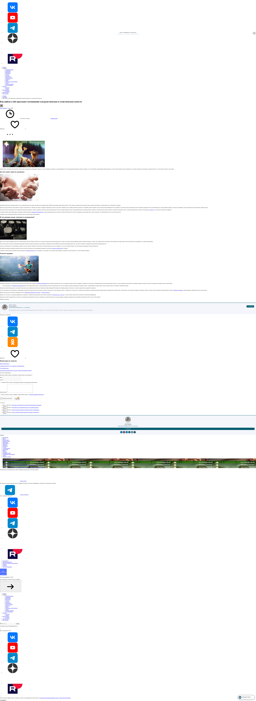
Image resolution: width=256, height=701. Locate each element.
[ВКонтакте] (13, 12)
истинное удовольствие (56, 248)
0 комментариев (54, 118)
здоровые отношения (178, 290)
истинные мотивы (29, 250)
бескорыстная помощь (17, 285)
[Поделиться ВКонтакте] (13, 326)
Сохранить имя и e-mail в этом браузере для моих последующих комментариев (19, 382)
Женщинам (5, 442)
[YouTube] (124, 432)
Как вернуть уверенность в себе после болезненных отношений (26, 405)
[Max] (132, 432)
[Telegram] (13, 32)
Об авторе (251, 306)
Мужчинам (5, 446)
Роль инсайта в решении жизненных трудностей (14, 462)
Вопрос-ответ (6, 440)
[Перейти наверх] (10, 586)
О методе (5, 565)
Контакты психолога (7, 562)
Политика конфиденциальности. (36, 394)
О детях (4, 447)
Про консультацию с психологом (10, 563)
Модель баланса (45, 292)
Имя (1, 377)
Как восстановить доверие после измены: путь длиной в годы (17, 460)
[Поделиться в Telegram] (13, 336)
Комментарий (3, 392)
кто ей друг (151, 209)
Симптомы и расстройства (9, 454)
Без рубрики (5, 437)
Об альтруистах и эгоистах (58, 294)
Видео (4, 438)
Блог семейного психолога (128, 32)
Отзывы (4, 564)
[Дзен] (13, 42)
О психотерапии (6, 448)
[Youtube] (13, 22)
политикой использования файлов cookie (48, 697)
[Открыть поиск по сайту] (253, 33)
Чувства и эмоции (7, 456)
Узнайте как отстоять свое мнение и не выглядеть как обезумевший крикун (20, 465)
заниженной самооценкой (37, 212)
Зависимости (6, 443)
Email (1, 379)
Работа (4, 450)
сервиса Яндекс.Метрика (65, 697)
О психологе (5, 560)
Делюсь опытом (6, 441)
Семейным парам (7, 453)
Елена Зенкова (3, 108)
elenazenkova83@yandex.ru (17, 580)
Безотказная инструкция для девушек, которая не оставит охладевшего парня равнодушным (24, 467)
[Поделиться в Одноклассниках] (13, 346)
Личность (5, 444)
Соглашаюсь (3, 700)
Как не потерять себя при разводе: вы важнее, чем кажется (25, 412)
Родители (5, 452)
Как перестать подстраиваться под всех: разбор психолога (25, 407)
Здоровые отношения (41, 283)
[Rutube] (135, 432)
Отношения (5, 449)
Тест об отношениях (7, 566)
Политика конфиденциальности (6, 580)
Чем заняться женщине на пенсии (32, 292)
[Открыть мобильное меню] (255, 33)
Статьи (4, 455)
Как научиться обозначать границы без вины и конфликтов (25, 409)
